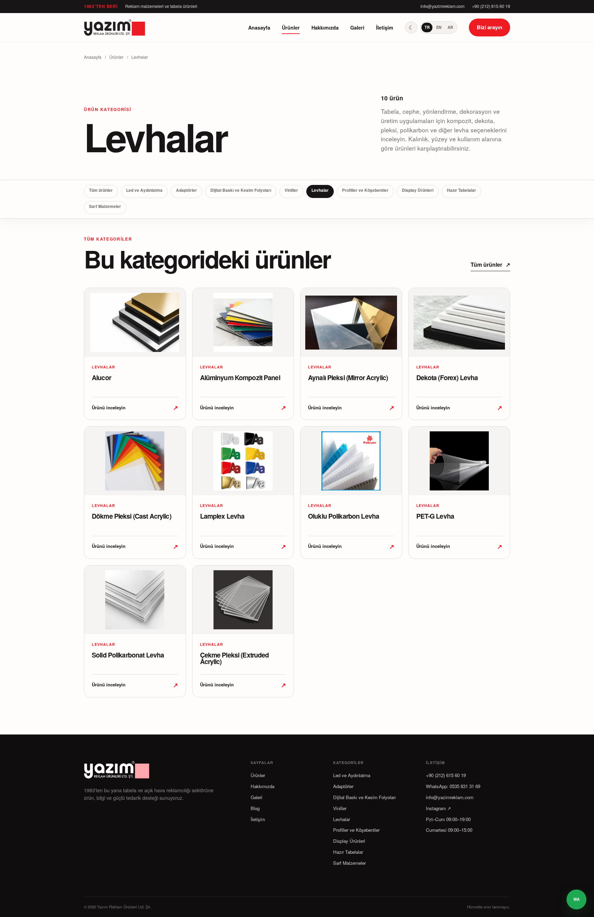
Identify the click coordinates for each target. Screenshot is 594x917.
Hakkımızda (325, 27)
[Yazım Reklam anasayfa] (115, 27)
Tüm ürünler (101, 190)
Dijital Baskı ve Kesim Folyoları (240, 190)
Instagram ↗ (438, 808)
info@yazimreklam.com (442, 6)
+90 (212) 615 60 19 (491, 6)
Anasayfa (259, 27)
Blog (255, 808)
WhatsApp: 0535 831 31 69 (453, 786)
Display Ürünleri (417, 190)
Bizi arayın (489, 27)
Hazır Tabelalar (461, 190)
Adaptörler (186, 190)
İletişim (384, 27)
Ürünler (291, 27)
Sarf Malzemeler (105, 206)
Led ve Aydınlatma (144, 190)
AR (450, 27)
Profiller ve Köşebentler (365, 190)
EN (438, 27)
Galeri (357, 27)
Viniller (291, 190)
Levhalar (320, 190)
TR (427, 27)
